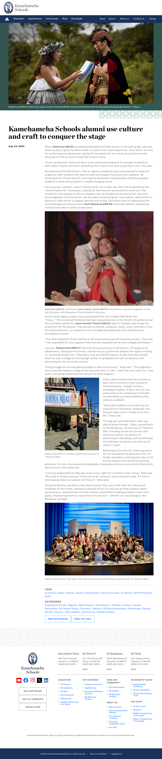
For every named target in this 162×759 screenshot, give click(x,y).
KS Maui (64, 691)
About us (124, 19)
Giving (152, 19)
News (102, 19)
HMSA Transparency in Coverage (142, 714)
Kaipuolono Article (55, 605)
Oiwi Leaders (72, 612)
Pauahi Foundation (141, 690)
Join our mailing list (32, 699)
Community (52, 18)
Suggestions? (116, 754)
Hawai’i (59, 612)
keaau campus (65, 592)
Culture (126, 605)
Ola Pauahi (76, 18)
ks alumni (126, 592)
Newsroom (134, 608)
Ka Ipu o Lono (139, 706)
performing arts (143, 592)
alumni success (110, 592)
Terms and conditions (98, 754)
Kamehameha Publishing (139, 685)
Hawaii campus (106, 612)
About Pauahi (115, 707)
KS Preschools (67, 695)
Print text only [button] (83, 619)
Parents (97, 608)
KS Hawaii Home (68, 608)
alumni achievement (88, 592)
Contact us (138, 19)
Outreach (85, 608)
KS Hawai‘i (65, 684)
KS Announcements (115, 608)
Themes (116, 605)
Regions (72, 605)
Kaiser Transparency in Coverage (142, 720)
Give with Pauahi (33, 691)
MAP (85, 669)
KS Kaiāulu (114, 691)
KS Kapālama (66, 688)
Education (18, 18)
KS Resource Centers (90, 698)
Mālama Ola (66, 699)
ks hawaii (50, 592)
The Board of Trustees (115, 717)
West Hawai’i (86, 605)
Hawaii (146, 608)
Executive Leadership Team (117, 723)
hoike (48, 596)
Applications (35, 18)
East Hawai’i (102, 605)
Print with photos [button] (58, 619)
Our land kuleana (116, 687)
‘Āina (64, 18)
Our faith (113, 727)
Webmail (137, 710)
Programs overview (94, 684)
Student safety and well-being (69, 703)
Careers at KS (32, 707)
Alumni (112, 19)
